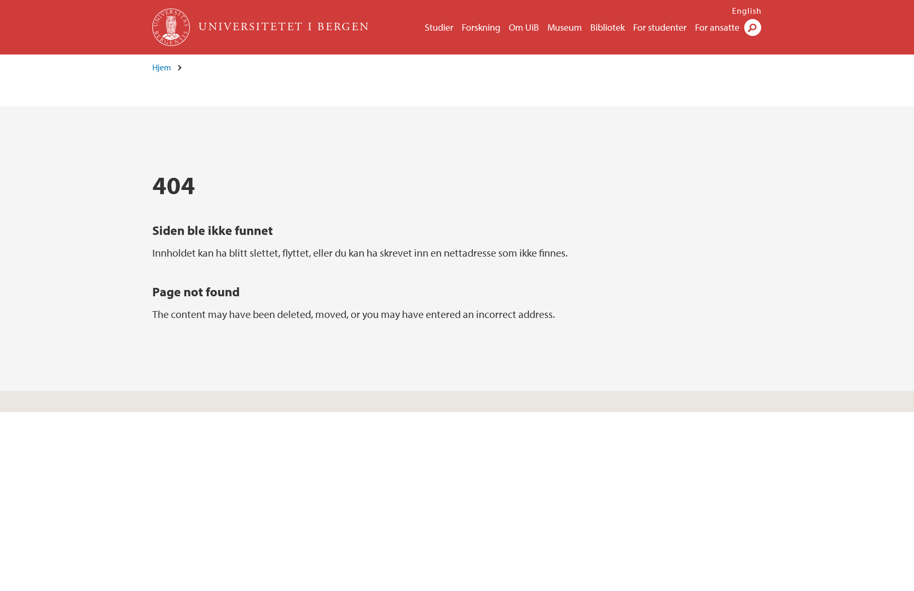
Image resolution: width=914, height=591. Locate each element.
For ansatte (717, 27)
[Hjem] (172, 27)
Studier (439, 27)
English (747, 10)
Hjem (161, 67)
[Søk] (753, 27)
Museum (564, 27)
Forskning (481, 27)
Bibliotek (607, 27)
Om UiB (524, 27)
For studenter (660, 27)
